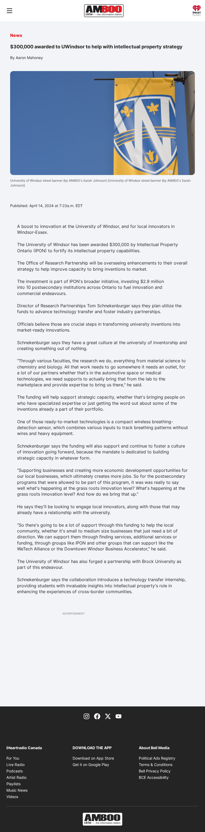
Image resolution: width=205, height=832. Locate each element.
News (16, 35)
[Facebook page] (97, 716)
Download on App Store (93, 758)
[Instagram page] (86, 716)
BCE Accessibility (154, 777)
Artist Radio (16, 777)
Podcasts (14, 771)
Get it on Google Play (91, 764)
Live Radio (15, 764)
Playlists (13, 784)
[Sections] (9, 10)
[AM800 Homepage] (104, 10)
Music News (16, 790)
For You (12, 758)
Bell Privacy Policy (155, 771)
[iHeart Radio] (197, 10)
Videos (12, 796)
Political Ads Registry (157, 758)
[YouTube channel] (118, 716)
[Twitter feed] (108, 716)
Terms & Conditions (155, 764)
